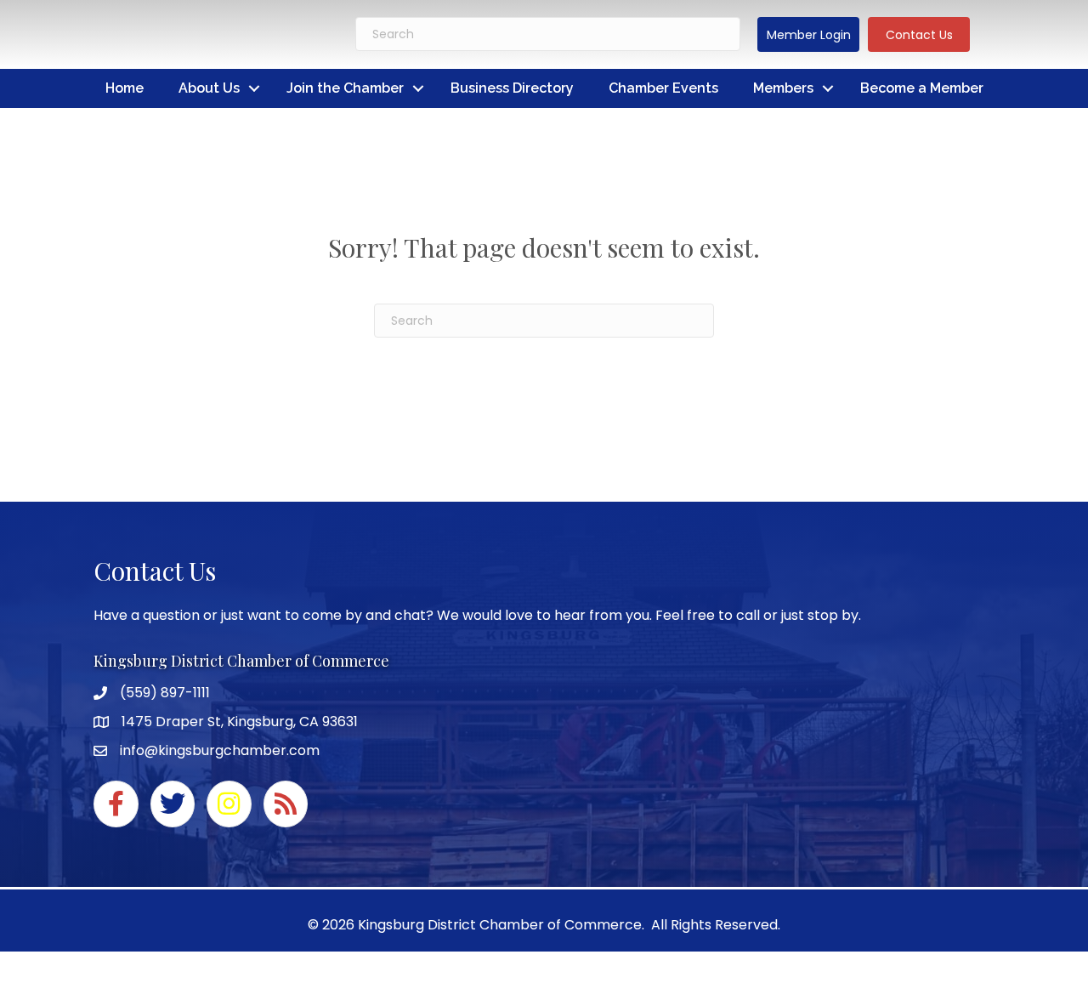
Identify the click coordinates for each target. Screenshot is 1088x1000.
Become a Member (921, 88)
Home (124, 88)
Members (783, 88)
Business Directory (512, 88)
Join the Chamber (345, 88)
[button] (808, 34)
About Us (209, 88)
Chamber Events (663, 88)
